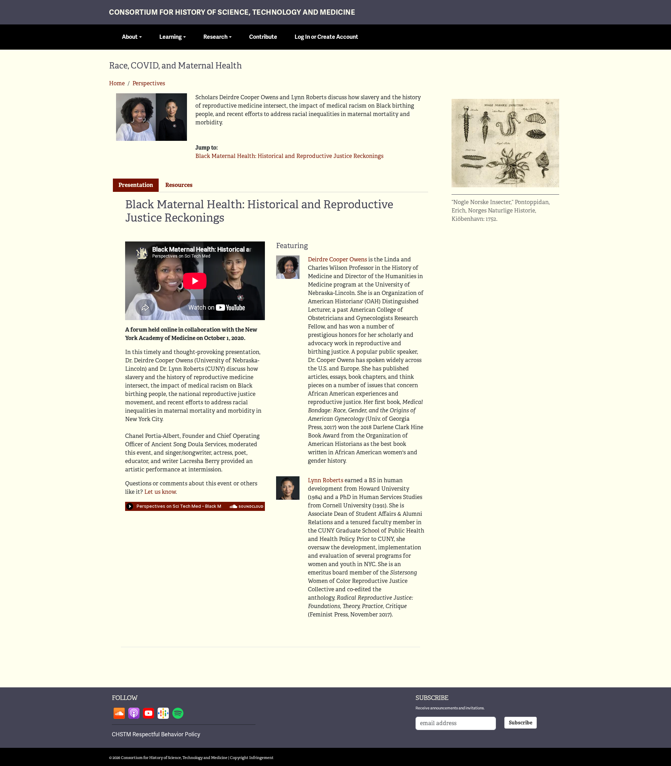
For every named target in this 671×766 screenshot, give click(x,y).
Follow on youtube (148, 713)
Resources (179, 185)
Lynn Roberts (325, 480)
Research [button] (215, 37)
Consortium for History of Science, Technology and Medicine (232, 12)
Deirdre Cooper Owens (337, 259)
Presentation (135, 185)
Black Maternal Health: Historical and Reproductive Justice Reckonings (289, 156)
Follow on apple (133, 713)
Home (117, 83)
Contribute (263, 37)
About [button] (130, 37)
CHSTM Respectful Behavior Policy (156, 734)
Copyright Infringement (252, 757)
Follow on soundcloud (119, 713)
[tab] (136, 185)
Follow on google (163, 713)
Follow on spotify (177, 713)
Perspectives (148, 83)
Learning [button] (170, 37)
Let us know (160, 492)
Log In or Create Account (326, 37)
